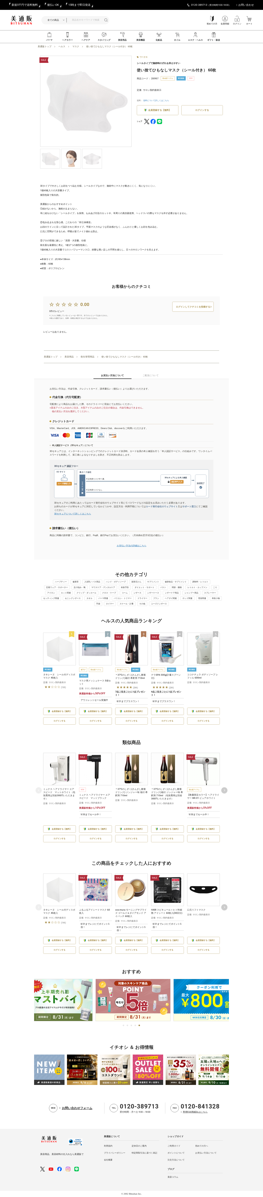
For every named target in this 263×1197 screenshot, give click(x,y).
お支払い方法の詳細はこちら (131, 545)
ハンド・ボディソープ (116, 582)
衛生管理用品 (87, 356)
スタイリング (104, 40)
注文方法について (176, 1160)
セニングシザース (73, 598)
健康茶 (76, 582)
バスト (163, 587)
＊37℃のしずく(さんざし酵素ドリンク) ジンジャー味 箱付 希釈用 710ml (131, 792)
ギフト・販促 (213, 40)
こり (215, 587)
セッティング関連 (51, 598)
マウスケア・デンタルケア (103, 587)
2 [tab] (127, 1025)
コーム (125, 593)
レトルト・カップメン (197, 587)
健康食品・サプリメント (176, 582)
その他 (142, 604)
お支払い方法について (206, 1153)
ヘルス (61, 46)
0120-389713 (139, 1106)
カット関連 (66, 593)
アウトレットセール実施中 (94, 700)
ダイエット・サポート (144, 587)
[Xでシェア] (146, 121)
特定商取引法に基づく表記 (144, 1153)
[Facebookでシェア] (153, 121)
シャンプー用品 (191, 593)
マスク (75, 46)
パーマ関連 (103, 598)
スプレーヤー (210, 593)
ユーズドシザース (159, 604)
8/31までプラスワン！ (128, 701)
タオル (89, 598)
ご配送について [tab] (151, 375)
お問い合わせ (246, 4)
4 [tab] (135, 1025)
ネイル (177, 40)
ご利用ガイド (174, 1146)
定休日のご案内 (139, 1146)
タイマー (110, 604)
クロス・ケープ (109, 593)
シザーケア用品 (172, 593)
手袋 (98, 604)
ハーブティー (61, 582)
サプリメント (153, 582)
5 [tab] (139, 1025)
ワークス (144, 57)
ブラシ (156, 598)
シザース (137, 593)
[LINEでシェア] (159, 121)
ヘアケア (86, 40)
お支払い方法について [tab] (112, 375)
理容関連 (202, 598)
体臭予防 (125, 587)
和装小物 (216, 598)
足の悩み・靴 (80, 587)
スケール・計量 (126, 604)
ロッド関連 (187, 598)
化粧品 (159, 40)
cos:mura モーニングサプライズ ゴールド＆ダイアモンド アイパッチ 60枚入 (131, 913)
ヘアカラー (67, 40)
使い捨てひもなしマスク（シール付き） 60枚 (109, 46)
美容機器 (140, 40)
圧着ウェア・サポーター (57, 587)
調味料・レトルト (200, 582)
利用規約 (108, 1146)
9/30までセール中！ (91, 814)
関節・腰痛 (177, 587)
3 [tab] (131, 1025)
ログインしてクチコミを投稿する (193, 306)
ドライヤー (142, 598)
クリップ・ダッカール (86, 593)
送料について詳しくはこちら (156, 100)
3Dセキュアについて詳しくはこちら (72, 513)
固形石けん (136, 582)
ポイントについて (176, 1153)
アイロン (51, 593)
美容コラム (173, 1177)
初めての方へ (201, 1146)
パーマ (49, 40)
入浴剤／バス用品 (92, 582)
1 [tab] (123, 1025)
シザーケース (153, 593)
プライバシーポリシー (114, 1153)
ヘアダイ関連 (171, 598)
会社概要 (108, 1160)
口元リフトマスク (196, 909)
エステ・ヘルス (195, 40)
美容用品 (122, 40)
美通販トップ (44, 46)
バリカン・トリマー (123, 598)
